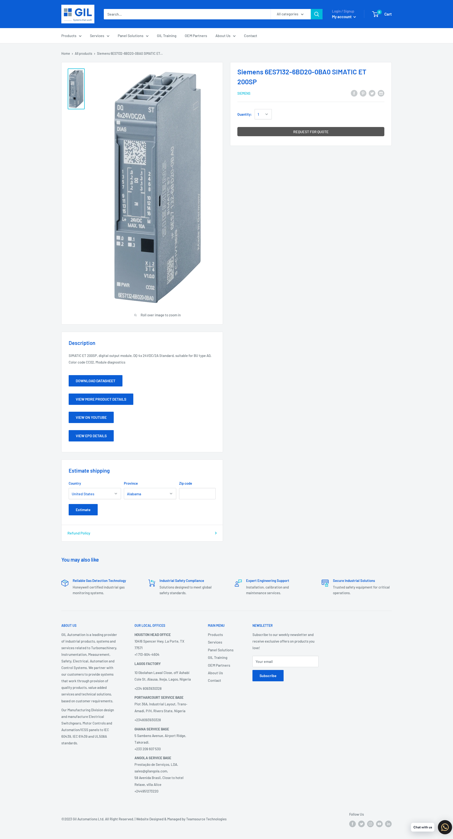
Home (65, 53)
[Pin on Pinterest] (363, 93)
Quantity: (244, 114)
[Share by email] (381, 93)
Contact (250, 35)
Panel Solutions (130, 35)
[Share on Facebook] (354, 93)
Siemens (243, 93)
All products (83, 53)
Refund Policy (78, 533)
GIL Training (166, 35)
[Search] (317, 14)
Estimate (83, 509)
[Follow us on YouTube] (379, 823)
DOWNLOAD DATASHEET (95, 380)
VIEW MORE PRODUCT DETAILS (101, 399)
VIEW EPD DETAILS (91, 435)
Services (97, 35)
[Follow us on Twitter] (361, 823)
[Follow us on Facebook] (352, 823)
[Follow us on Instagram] (370, 823)
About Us (223, 35)
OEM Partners (196, 35)
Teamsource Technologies (206, 819)
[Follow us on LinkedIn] (388, 823)
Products (68, 35)
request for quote (311, 131)
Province (131, 483)
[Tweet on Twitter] (372, 93)
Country (75, 483)
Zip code (185, 483)
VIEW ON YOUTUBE (91, 417)
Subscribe (268, 675)
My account (342, 16)
